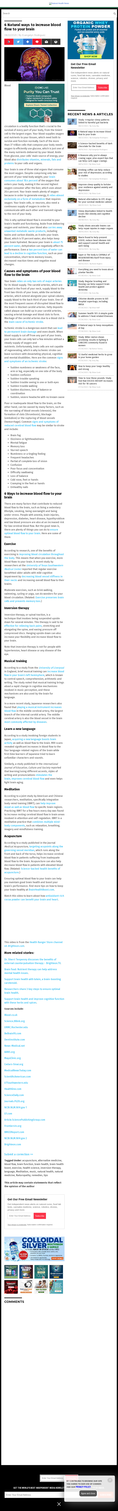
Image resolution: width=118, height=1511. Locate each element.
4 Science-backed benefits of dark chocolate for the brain (95, 145)
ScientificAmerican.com (17, 1076)
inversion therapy (51, 1167)
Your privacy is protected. (17, 1225)
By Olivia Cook (94, 164)
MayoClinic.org (12, 1058)
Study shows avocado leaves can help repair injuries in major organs (95, 227)
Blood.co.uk (10, 1014)
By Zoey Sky (94, 126)
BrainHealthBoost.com (41, 889)
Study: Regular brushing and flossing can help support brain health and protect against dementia (93, 285)
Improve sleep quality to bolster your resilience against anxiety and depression (95, 187)
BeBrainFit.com (12, 1033)
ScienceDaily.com (14, 1095)
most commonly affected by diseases (25, 722)
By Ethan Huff (94, 308)
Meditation (22, 1171)
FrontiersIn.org (12, 1125)
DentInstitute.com (14, 1039)
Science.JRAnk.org (14, 1021)
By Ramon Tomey (96, 349)
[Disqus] (34, 1344)
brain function (25, 1164)
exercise (17, 1167)
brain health (41, 1164)
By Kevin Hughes (96, 264)
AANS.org (9, 1051)
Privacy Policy (83, 1487)
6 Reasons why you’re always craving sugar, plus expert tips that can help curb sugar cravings (95, 158)
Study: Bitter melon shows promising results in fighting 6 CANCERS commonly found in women (93, 341)
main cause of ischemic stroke (26, 321)
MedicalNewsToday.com (17, 1070)
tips (46, 1175)
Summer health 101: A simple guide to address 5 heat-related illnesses (95, 314)
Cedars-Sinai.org (13, 1064)
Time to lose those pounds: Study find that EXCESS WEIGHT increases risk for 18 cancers (95, 381)
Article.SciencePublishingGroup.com (24, 1119)
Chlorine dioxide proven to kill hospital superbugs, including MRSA (93, 301)
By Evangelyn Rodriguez (99, 138)
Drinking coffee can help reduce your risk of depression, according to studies (95, 173)
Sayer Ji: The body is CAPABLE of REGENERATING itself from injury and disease (94, 258)
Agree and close (88, 1493)
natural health (45, 1171)
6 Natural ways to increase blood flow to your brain (94, 133)
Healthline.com (12, 1088)
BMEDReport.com (14, 1132)
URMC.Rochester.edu (16, 1027)
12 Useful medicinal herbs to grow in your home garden (95, 356)
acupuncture (29, 1160)
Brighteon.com (12, 1144)
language (9, 1171)
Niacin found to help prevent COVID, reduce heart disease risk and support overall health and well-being (94, 241)
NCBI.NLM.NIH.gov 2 (15, 1138)
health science (31, 1167)
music (33, 1171)
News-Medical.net (14, 1045)
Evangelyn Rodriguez (33, 35)
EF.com (8, 1113)
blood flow (10, 1164)
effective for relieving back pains (23, 625)
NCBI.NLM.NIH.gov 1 (15, 1107)
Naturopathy (23, 1175)
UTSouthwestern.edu (16, 1082)
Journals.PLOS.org (14, 1101)
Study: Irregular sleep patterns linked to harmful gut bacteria (93, 121)
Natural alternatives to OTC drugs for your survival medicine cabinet (95, 200)
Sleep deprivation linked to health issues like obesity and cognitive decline (95, 214)
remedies (37, 1175)
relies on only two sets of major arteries (39, 281)
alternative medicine (49, 1160)
